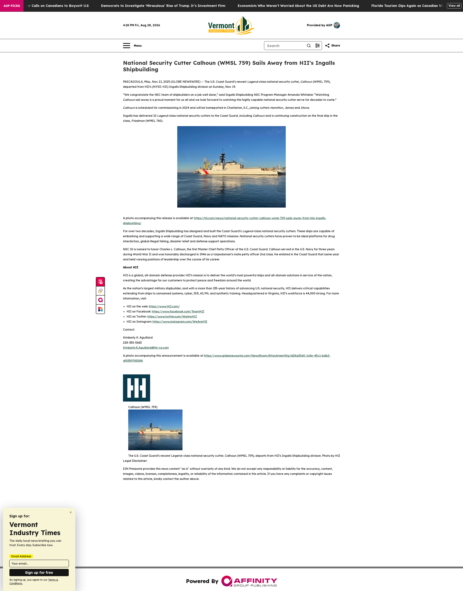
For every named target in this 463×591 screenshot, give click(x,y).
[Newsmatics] (100, 309)
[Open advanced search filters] (317, 45)
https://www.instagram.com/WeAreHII (179, 321)
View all (454, 5)
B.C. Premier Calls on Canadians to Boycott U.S (49, 6)
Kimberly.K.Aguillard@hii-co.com (146, 347)
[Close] (70, 512)
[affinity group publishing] (100, 300)
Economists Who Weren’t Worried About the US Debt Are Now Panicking (298, 6)
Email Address (21, 556)
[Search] (308, 45)
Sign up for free (39, 572)
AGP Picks (12, 6)
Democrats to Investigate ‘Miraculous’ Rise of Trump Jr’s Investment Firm (163, 6)
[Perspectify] (100, 291)
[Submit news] (100, 281)
